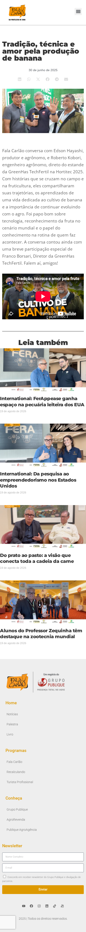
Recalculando (16, 772)
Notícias (12, 714)
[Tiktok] (54, 906)
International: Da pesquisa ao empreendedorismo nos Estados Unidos (38, 479)
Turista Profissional (20, 782)
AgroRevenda (16, 820)
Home (11, 702)
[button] (78, 11)
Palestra (12, 724)
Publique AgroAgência (22, 830)
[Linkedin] (47, 906)
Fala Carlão (14, 762)
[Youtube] (24, 906)
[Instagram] (39, 906)
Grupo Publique (17, 809)
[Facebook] (31, 906)
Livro (10, 734)
